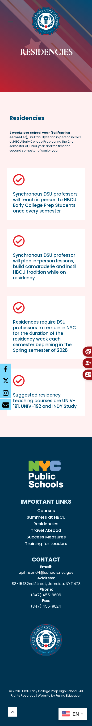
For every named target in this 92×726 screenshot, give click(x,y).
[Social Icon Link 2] (5, 392)
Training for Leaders (46, 543)
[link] (46, 474)
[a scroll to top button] (12, 712)
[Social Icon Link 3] (5, 404)
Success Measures (46, 536)
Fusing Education (68, 695)
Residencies (46, 523)
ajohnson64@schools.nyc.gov (46, 572)
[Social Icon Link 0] (5, 369)
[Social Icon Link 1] (5, 381)
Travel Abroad (46, 530)
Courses (46, 510)
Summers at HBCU (46, 516)
